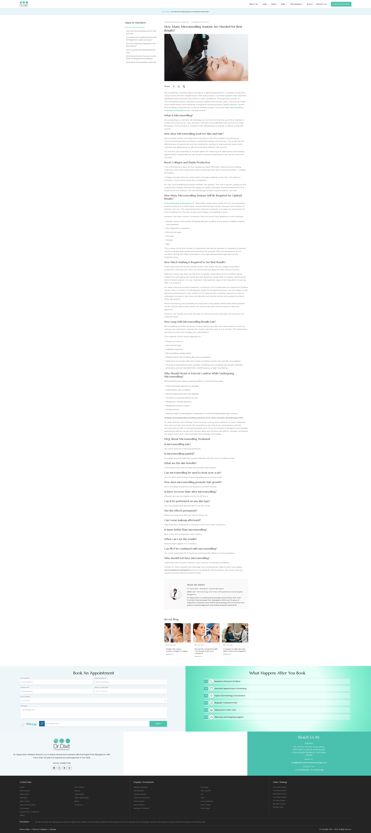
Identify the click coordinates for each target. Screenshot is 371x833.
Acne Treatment (207, 801)
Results (77, 791)
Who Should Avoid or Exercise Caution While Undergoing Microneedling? (141, 57)
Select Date (25, 697)
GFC (202, 794)
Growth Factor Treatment (29, 812)
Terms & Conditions (39, 829)
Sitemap (53, 829)
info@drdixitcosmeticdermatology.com (309, 763)
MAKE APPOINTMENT (341, 4)
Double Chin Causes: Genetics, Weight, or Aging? (177, 650)
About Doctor (25, 791)
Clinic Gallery (79, 787)
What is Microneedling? (135, 27)
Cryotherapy (24, 808)
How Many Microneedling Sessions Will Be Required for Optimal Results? (141, 38)
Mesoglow (24, 798)
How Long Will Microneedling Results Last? (140, 51)
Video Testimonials (81, 798)
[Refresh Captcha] (42, 723)
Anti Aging (204, 787)
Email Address (100, 678)
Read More (170, 654)
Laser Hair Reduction (28, 805)
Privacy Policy (25, 829)
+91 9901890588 (302, 770)
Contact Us (321, 4)
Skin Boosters (139, 791)
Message (23, 706)
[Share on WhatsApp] (179, 86)
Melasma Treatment (141, 808)
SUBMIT (158, 724)
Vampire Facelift (140, 794)
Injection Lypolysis (140, 787)
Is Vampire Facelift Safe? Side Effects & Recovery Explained (234, 650)
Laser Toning (24, 801)
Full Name (24, 678)
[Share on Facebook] (173, 86)
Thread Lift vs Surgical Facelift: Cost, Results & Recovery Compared (206, 651)
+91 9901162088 (317, 770)
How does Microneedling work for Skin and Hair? (141, 32)
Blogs (310, 4)
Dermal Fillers (139, 805)
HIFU (202, 798)
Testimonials (79, 794)
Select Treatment (101, 687)
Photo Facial (205, 808)
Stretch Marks (139, 801)
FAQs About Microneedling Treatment (141, 62)
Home (164, 11)
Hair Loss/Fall (206, 791)
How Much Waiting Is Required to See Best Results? (141, 45)
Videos (22, 815)
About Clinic (24, 794)
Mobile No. (24, 687)
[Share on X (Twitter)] (184, 86)
